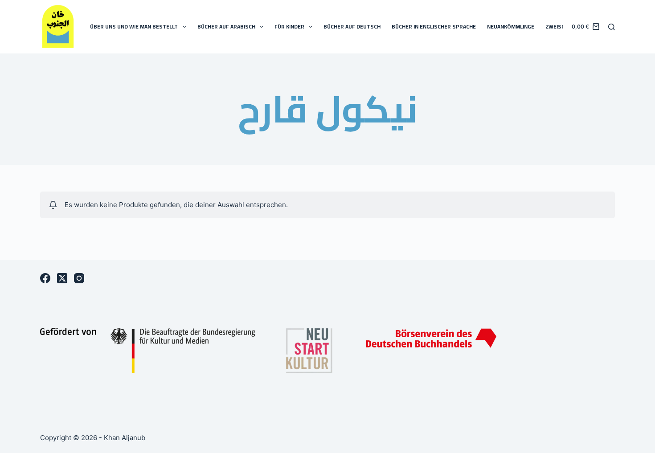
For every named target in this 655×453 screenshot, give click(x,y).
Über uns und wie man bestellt (134, 26)
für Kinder (289, 26)
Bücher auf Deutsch (352, 26)
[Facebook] (45, 278)
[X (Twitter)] (62, 278)
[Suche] (611, 27)
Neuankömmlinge (510, 26)
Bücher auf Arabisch (226, 26)
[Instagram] (79, 278)
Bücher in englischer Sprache (434, 26)
